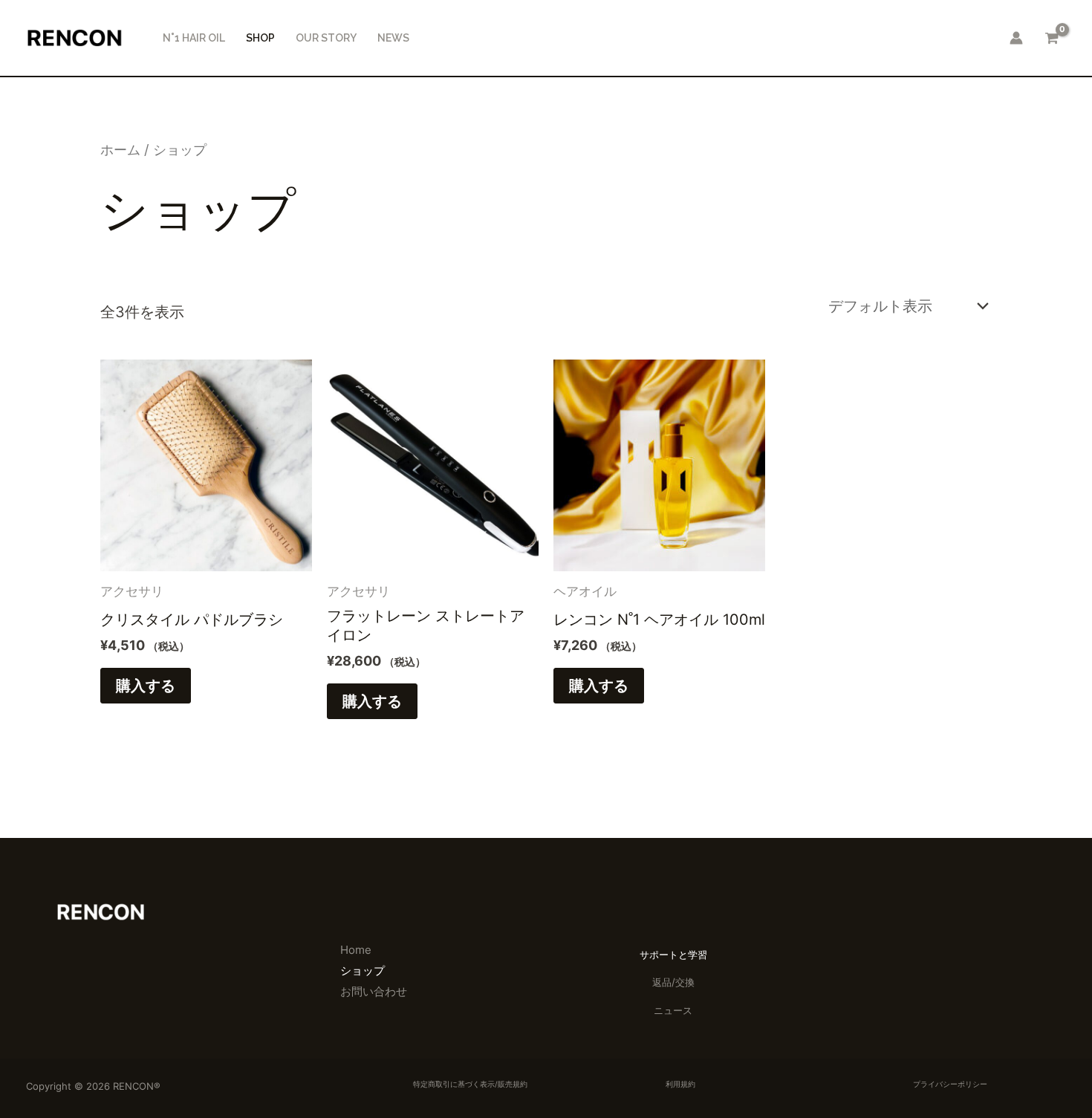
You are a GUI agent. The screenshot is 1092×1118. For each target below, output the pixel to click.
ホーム (120, 149)
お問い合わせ (373, 991)
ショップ (362, 970)
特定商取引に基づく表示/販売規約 (470, 1083)
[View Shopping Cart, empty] (1052, 38)
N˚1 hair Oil (194, 38)
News (393, 38)
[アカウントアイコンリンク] (1016, 38)
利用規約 (680, 1083)
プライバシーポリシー (950, 1083)
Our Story (326, 38)
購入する (145, 686)
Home (355, 950)
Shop (260, 38)
